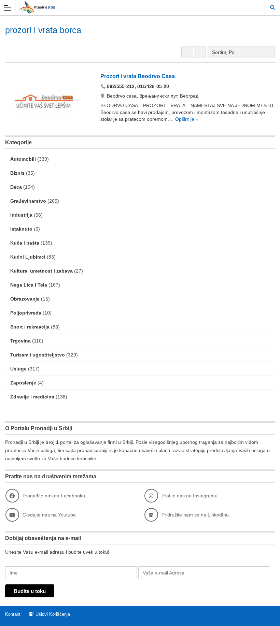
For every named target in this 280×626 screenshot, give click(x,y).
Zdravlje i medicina (32, 396)
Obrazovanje (25, 299)
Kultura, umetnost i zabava (41, 271)
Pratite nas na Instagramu (190, 495)
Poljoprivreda (25, 313)
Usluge (18, 369)
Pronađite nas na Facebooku (54, 495)
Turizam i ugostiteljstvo (37, 355)
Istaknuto (21, 229)
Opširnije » (186, 119)
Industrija (21, 215)
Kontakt (12, 614)
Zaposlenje (23, 382)
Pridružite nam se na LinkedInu (195, 515)
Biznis (17, 173)
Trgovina (20, 341)
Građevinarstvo (28, 201)
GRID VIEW (187, 52)
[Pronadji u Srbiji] (133, 7)
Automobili (23, 159)
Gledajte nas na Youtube (49, 515)
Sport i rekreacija (30, 327)
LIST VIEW (200, 52)
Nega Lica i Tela (28, 285)
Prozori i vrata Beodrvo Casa (137, 76)
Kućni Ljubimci (27, 257)
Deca (16, 187)
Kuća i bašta (24, 243)
